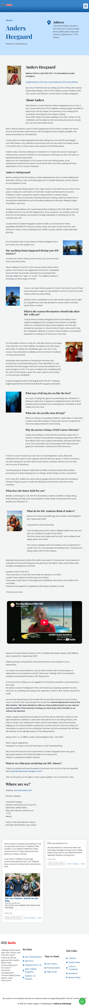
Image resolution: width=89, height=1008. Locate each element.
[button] (85, 6)
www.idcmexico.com (23, 790)
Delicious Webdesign (62, 1004)
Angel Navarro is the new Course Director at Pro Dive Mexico (52, 82)
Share (39, 918)
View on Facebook (30, 918)
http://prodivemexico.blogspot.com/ (26, 771)
